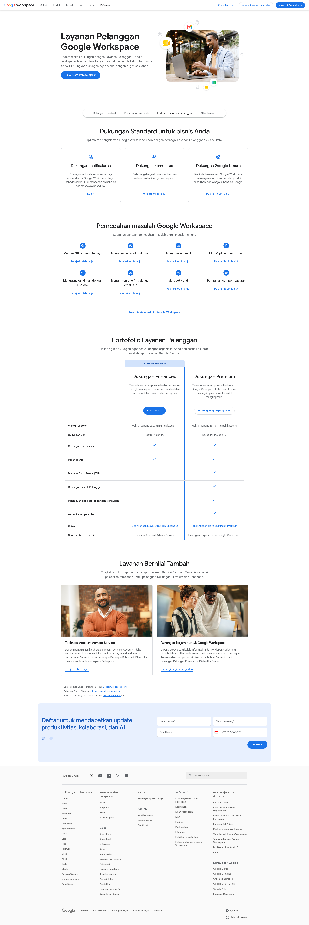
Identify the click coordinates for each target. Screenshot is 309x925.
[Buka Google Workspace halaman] (19, 5)
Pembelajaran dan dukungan (224, 794)
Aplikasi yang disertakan (77, 792)
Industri (70, 5)
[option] (104, 113)
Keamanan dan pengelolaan (109, 794)
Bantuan (158, 910)
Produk (56, 5)
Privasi (84, 910)
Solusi (43, 5)
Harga (91, 5)
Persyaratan (99, 910)
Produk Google (141, 910)
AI (81, 5)
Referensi (105, 5)
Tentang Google (119, 910)
